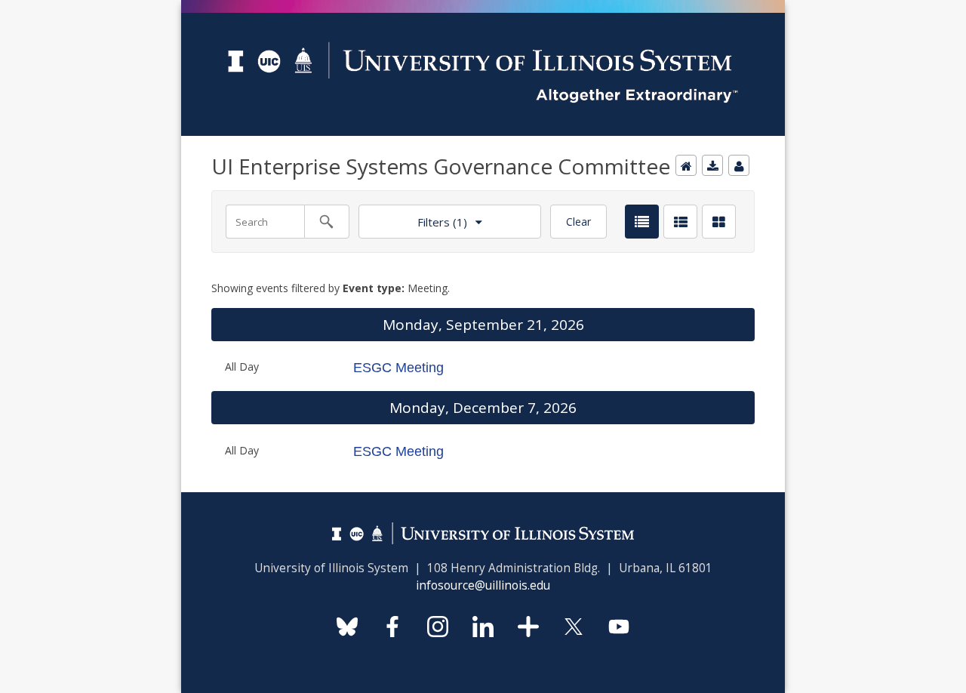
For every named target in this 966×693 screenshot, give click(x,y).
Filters (412, 217)
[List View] (642, 222)
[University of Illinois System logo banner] (483, 8)
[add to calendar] (712, 165)
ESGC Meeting (398, 367)
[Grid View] (719, 222)
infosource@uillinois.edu (483, 585)
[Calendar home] (686, 165)
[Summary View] (680, 222)
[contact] (738, 165)
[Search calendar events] (326, 222)
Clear (578, 221)
